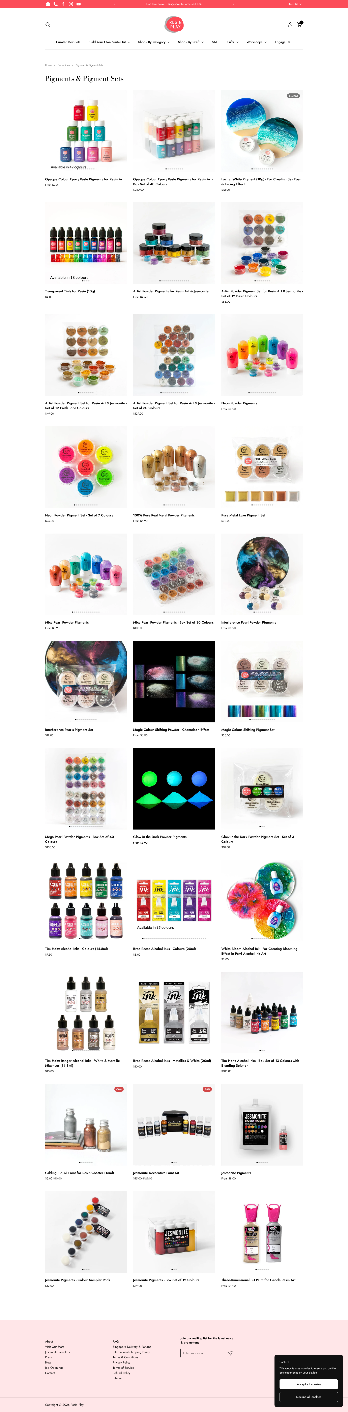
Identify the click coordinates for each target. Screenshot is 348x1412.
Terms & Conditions (125, 1357)
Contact (50, 1373)
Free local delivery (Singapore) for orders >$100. (174, 4)
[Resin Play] (174, 24)
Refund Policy (121, 1373)
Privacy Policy (121, 1362)
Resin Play (77, 1405)
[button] (47, 24)
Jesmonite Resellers (57, 1352)
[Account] (290, 24)
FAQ (116, 1341)
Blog (48, 1362)
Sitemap (118, 1378)
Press (48, 1357)
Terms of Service (123, 1367)
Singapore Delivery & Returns (132, 1347)
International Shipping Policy (131, 1352)
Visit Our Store (54, 1347)
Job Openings (54, 1367)
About (49, 1341)
